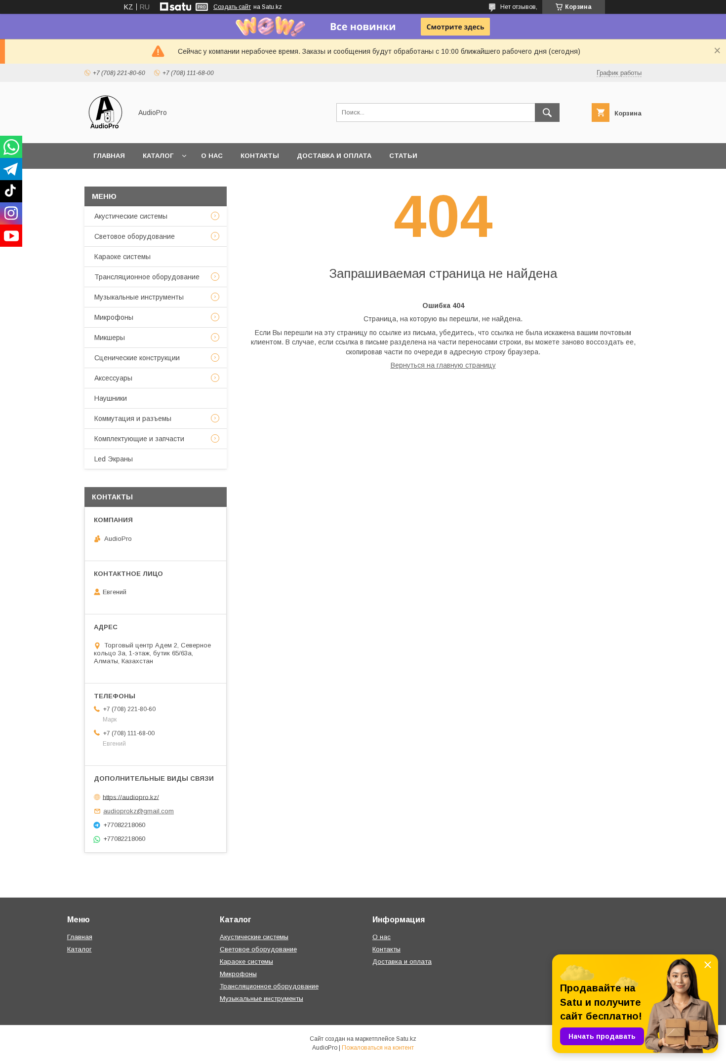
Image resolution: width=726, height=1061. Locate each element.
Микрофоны (113, 317)
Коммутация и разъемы (132, 418)
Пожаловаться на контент (378, 1047)
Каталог (158, 155)
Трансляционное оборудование (147, 277)
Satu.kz (406, 1038)
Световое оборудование (134, 236)
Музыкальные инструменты (139, 297)
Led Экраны (113, 459)
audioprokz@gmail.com (138, 811)
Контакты (260, 155)
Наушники (110, 398)
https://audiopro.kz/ (131, 796)
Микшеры (109, 337)
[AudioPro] (105, 130)
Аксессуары (113, 378)
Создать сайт (232, 6)
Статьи (403, 155)
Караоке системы (122, 257)
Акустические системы (130, 216)
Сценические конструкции (137, 358)
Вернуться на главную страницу (443, 365)
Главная (109, 155)
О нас (212, 155)
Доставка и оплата (334, 155)
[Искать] (547, 112)
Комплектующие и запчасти (139, 439)
